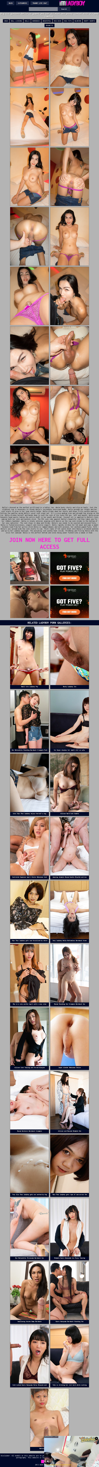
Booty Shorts (89, 21)
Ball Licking (16, 21)
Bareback (36, 21)
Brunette (49, 25)
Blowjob (78, 21)
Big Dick (57, 21)
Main (10, 3)
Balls (27, 21)
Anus (6, 21)
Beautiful (47, 21)
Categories (22, 3)
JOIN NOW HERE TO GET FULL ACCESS (49, 543)
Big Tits (68, 21)
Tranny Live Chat (39, 3)
